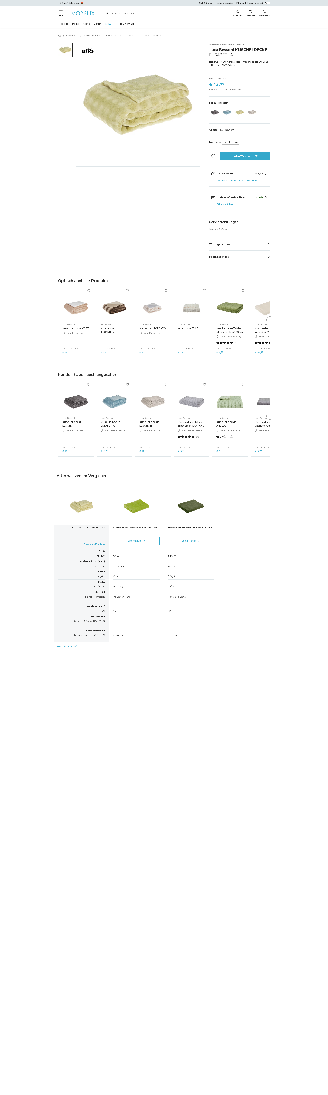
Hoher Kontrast (255, 3)
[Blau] (227, 112)
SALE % (109, 23)
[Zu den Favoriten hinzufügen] (213, 156)
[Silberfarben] (252, 112)
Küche (86, 23)
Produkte (63, 23)
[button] (65, 50)
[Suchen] (107, 13)
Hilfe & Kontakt (126, 23)
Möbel (75, 23)
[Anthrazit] (214, 112)
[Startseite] (59, 36)
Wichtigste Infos (219, 244)
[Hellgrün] (239, 112)
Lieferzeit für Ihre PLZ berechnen (237, 180)
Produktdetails (219, 256)
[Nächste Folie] (269, 319)
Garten (97, 23)
